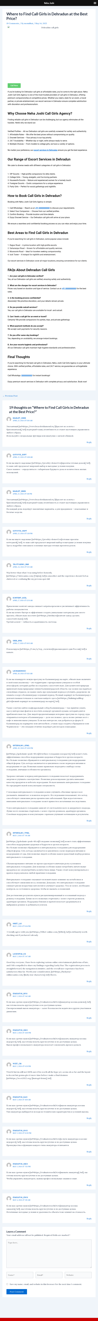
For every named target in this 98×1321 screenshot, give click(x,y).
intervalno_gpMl (21, 746)
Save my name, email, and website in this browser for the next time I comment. (46, 1284)
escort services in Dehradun (45, 150)
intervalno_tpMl (21, 833)
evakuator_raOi (20, 1097)
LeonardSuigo (19, 671)
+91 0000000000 (42, 208)
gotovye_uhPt (20, 531)
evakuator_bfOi (20, 994)
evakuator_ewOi (20, 1197)
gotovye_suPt (20, 455)
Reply (89, 442)
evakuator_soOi (20, 1131)
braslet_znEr (19, 491)
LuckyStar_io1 (19, 954)
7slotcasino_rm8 (21, 564)
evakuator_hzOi (20, 1164)
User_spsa (17, 641)
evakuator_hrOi (20, 1030)
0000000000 (26, 375)
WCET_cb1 (17, 1064)
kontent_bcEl (20, 598)
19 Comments (12, 23)
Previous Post (10, 396)
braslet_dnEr (19, 418)
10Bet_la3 (17, 924)
